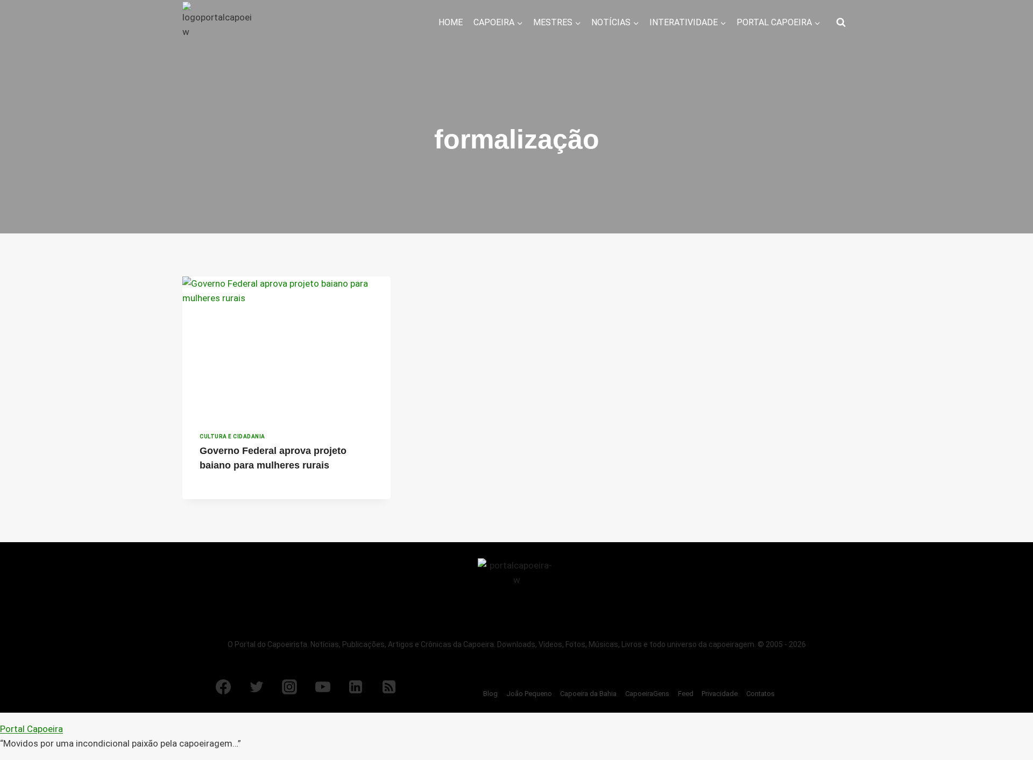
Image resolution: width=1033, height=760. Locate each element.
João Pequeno (529, 694)
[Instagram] (289, 687)
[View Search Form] (841, 22)
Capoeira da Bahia (588, 694)
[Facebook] (223, 687)
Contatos (760, 694)
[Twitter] (257, 687)
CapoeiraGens (647, 694)
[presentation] (286, 345)
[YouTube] (323, 687)
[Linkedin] (356, 687)
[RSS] (389, 687)
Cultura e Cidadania (232, 436)
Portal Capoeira (31, 728)
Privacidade (720, 694)
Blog (490, 694)
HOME (450, 22)
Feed (686, 694)
